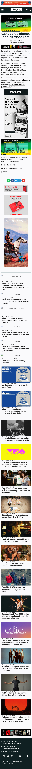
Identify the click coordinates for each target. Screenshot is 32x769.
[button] (9, 180)
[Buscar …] (30, 10)
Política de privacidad (16, 761)
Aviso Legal (4, 761)
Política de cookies (7, 763)
